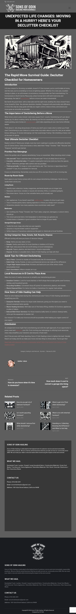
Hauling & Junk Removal (12, 37)
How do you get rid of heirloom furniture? (24, 403)
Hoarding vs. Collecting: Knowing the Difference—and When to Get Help (61, 425)
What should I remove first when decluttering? (26, 424)
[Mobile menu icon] (69, 8)
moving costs (31, 122)
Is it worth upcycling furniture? (24, 414)
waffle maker (38, 200)
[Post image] (10, 405)
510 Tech (41, 612)
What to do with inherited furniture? (61, 414)
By (42, 351)
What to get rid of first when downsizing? (60, 403)
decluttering (25, 98)
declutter (19, 330)
